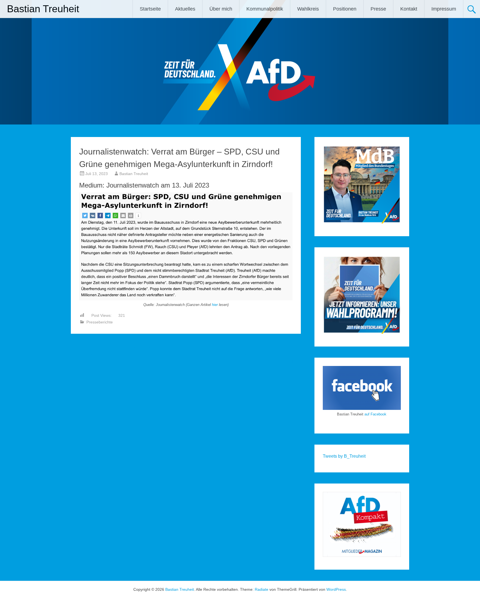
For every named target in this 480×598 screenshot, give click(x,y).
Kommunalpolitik (264, 9)
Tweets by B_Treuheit (344, 456)
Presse (378, 9)
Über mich (220, 9)
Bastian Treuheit (43, 8)
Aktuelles (185, 9)
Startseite (150, 9)
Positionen (344, 9)
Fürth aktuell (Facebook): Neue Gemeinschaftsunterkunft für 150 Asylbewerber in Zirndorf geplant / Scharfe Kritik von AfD (252, 355)
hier (215, 305)
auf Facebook (375, 414)
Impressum (443, 9)
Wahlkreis (308, 9)
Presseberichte (99, 322)
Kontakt (408, 9)
